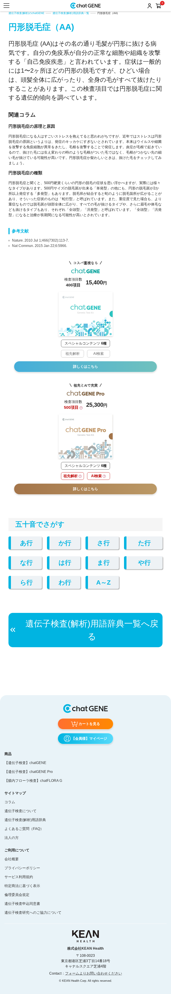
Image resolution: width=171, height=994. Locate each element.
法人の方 (11, 838)
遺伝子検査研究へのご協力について (32, 912)
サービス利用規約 (18, 877)
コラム (9, 802)
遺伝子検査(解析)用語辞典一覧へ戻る (91, 630)
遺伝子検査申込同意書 (22, 904)
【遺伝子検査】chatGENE (25, 763)
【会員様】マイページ (89, 738)
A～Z (103, 582)
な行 (26, 562)
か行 (65, 542)
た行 (144, 542)
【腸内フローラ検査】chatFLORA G (33, 780)
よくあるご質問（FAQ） (24, 829)
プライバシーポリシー (22, 868)
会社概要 (11, 859)
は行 (65, 562)
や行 (144, 562)
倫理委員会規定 (16, 895)
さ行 (103, 542)
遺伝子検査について (20, 811)
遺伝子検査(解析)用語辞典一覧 (71, 13)
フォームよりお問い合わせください (93, 973)
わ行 (65, 582)
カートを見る (89, 724)
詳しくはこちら (85, 366)
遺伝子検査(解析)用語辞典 (25, 820)
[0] (158, 6)
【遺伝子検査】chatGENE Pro (28, 772)
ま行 (103, 562)
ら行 (26, 582)
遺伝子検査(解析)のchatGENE (26, 13)
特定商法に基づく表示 (22, 886)
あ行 (26, 542)
